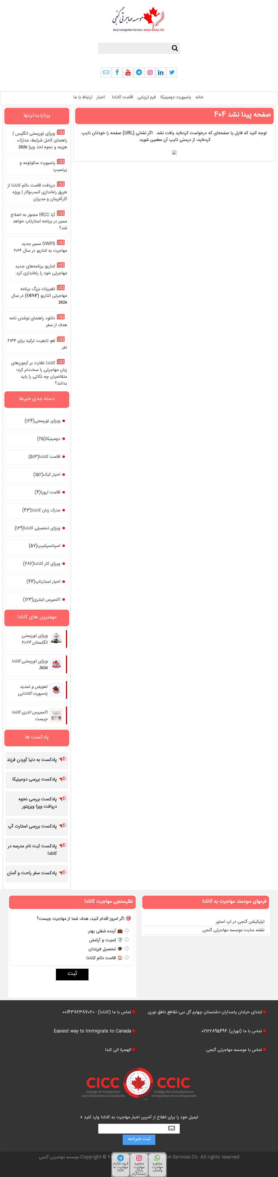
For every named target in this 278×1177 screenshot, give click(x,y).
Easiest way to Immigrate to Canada (92, 1031)
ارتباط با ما (82, 98)
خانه (199, 98)
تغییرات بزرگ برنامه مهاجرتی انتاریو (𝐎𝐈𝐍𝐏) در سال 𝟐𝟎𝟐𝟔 (39, 296)
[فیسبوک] (117, 74)
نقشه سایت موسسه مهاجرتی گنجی (233, 930)
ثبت (72, 974)
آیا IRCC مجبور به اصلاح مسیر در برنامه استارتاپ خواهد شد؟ (39, 222)
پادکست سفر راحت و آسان (32, 873)
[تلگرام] (139, 74)
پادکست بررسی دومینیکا (34, 780)
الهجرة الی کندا (118, 1050)
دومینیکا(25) (48, 439)
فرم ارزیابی (146, 98)
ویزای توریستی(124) (42, 421)
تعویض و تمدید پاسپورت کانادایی (33, 691)
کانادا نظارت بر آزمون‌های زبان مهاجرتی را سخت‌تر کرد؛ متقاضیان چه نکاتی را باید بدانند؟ (39, 374)
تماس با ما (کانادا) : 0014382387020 (96, 1012)
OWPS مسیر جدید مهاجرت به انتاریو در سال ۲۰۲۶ (40, 248)
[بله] (106, 74)
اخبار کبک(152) (46, 475)
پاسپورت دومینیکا (175, 98)
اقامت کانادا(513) (44, 457)
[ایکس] (171, 74)
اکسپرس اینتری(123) (41, 600)
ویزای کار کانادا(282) (41, 564)
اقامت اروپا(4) (47, 493)
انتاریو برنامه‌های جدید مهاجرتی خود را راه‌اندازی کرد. (41, 270)
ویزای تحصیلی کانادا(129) (37, 528)
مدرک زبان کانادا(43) (41, 511)
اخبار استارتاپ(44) (43, 582)
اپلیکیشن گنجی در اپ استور (240, 922)
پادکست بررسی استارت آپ (32, 827)
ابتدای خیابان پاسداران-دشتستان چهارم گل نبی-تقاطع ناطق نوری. (204, 1012)
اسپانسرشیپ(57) (44, 546)
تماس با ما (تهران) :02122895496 (231, 1031)
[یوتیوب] (128, 74)
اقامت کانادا (122, 98)
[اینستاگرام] (149, 74)
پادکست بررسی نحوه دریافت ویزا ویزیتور (38, 803)
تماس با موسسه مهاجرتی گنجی (234, 1050)
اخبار (101, 98)
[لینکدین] (160, 74)
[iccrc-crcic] (139, 1105)
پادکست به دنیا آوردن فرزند (32, 760)
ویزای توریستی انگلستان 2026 (34, 640)
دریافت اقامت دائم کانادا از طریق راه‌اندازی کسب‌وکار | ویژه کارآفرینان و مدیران (37, 193)
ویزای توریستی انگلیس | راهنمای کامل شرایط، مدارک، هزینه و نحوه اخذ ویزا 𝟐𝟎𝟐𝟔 (39, 141)
